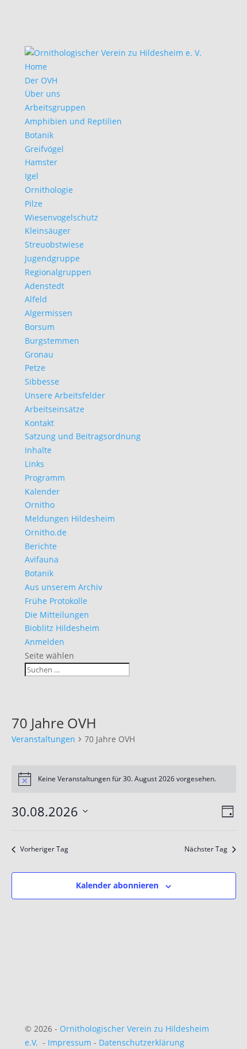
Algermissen (48, 312)
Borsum (40, 326)
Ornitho (40, 504)
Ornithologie (49, 189)
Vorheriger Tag (44, 849)
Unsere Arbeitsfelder (65, 395)
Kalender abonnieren (117, 885)
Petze (35, 367)
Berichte (41, 546)
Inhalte (38, 449)
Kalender (42, 491)
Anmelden (44, 641)
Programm (45, 477)
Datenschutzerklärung (141, 1042)
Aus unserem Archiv (63, 586)
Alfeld (36, 299)
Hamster (41, 162)
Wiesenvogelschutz (61, 217)
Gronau (39, 354)
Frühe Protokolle (56, 600)
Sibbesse (42, 381)
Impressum (69, 1042)
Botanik (39, 135)
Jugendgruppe (52, 258)
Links (34, 463)
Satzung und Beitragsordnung (83, 436)
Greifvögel (44, 148)
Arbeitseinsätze (54, 409)
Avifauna (42, 559)
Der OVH (41, 80)
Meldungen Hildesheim (70, 518)
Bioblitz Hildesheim (62, 627)
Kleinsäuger (48, 230)
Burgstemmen (52, 340)
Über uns (42, 93)
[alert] (123, 779)
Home (36, 66)
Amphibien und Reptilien (73, 121)
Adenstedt (44, 285)
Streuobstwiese (54, 244)
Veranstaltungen (43, 738)
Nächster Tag (205, 849)
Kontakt (39, 422)
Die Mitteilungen (57, 614)
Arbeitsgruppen (55, 107)
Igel (31, 175)
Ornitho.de (46, 532)
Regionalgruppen (58, 272)
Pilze (34, 203)
